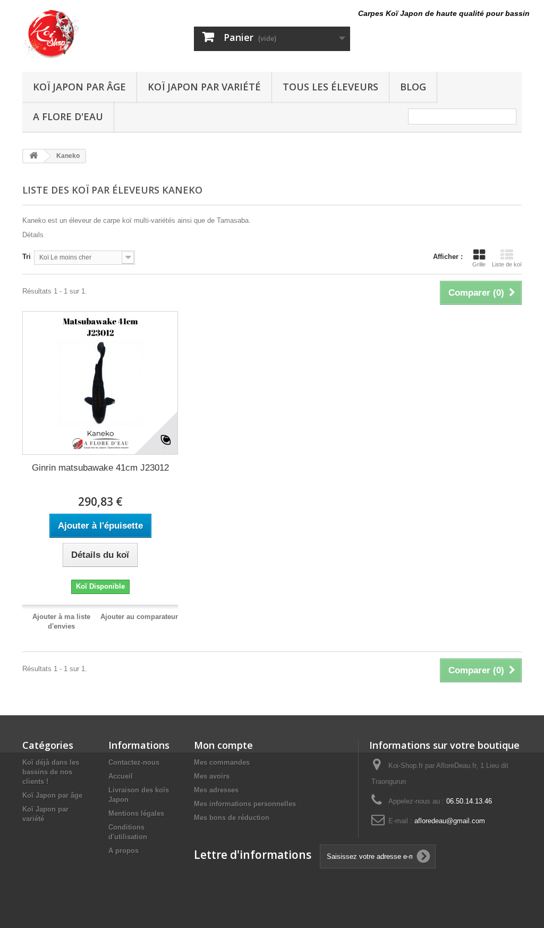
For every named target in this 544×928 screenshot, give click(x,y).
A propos (123, 851)
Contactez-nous (133, 762)
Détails (33, 235)
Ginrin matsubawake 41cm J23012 (100, 468)
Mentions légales (136, 813)
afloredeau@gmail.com (449, 821)
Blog (413, 86)
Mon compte (223, 745)
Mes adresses (216, 790)
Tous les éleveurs (330, 86)
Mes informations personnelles (245, 804)
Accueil (120, 776)
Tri (26, 257)
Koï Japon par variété (204, 86)
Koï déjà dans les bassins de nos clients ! (50, 771)
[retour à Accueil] (33, 156)
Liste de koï (507, 264)
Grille (479, 264)
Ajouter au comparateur (139, 617)
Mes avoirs (212, 776)
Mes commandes (222, 762)
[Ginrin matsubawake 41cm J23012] (100, 382)
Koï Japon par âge (79, 86)
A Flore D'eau (68, 116)
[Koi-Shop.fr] (100, 33)
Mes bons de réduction (231, 818)
